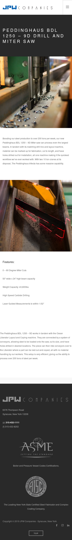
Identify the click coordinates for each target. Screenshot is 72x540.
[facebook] (57, 525)
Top (36, 533)
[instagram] (62, 525)
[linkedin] (68, 525)
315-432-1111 (12, 422)
